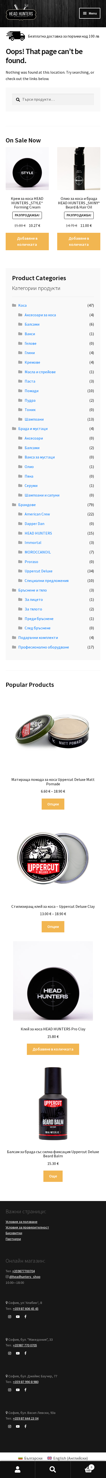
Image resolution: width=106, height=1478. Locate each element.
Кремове (32, 362)
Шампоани (34, 419)
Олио (29, 466)
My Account (17, 1469)
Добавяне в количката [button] (27, 241)
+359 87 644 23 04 (25, 1418)
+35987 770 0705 (25, 1345)
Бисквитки (14, 1233)
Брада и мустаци (33, 428)
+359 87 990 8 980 (25, 1382)
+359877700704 (23, 1271)
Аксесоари (34, 438)
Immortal (33, 542)
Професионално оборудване (43, 647)
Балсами (32, 324)
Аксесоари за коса (40, 314)
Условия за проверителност (27, 1227)
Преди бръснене (39, 618)
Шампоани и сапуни (42, 495)
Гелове (30, 343)
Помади (31, 390)
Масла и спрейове (40, 371)
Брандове (27, 504)
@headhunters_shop (24, 1276)
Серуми (31, 485)
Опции (53, 803)
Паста (30, 381)
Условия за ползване (21, 1221)
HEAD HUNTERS (38, 533)
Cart (81, 1465)
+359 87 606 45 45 (25, 1308)
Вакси (30, 333)
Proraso (31, 561)
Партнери (13, 1239)
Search (53, 1469)
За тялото (33, 609)
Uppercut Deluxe (39, 570)
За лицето (34, 599)
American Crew (37, 513)
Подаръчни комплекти (38, 637)
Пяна (29, 476)
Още (53, 1176)
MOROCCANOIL (38, 552)
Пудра (30, 400)
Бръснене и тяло (32, 590)
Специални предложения (47, 580)
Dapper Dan (34, 523)
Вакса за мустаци (40, 457)
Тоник (30, 409)
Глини (30, 352)
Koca (22, 305)
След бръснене (38, 627)
